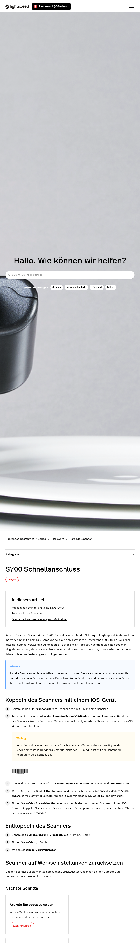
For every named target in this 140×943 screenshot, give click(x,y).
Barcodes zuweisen (86, 649)
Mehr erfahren (22, 925)
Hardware (58, 539)
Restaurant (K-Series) (53, 6)
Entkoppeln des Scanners (27, 613)
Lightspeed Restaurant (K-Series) (25, 539)
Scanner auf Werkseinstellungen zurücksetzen (39, 619)
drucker (56, 287)
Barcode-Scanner (81, 539)
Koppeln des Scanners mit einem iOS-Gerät (38, 608)
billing (110, 287)
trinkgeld (97, 287)
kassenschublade (76, 287)
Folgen (12, 580)
